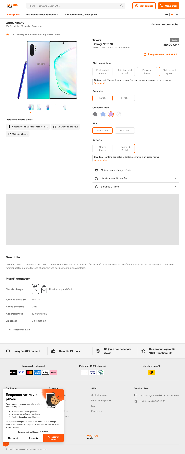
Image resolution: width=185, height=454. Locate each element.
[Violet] (111, 114)
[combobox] (72, 6)
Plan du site (96, 411)
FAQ (93, 405)
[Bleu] (103, 114)
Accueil (7, 34)
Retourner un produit (101, 400)
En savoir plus (100, 83)
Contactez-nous (99, 395)
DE (166, 14)
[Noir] (95, 114)
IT (177, 14)
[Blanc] (118, 114)
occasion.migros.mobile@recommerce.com (159, 395)
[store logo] (12, 5)
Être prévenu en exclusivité (162, 54)
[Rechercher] (121, 6)
